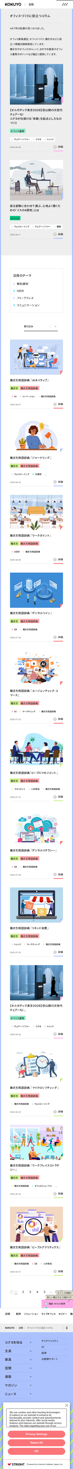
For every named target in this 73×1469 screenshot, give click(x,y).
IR (42, 1347)
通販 (8, 1376)
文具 (8, 1350)
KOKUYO (9, 1327)
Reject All (36, 1442)
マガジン (11, 1385)
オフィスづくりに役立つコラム (40, 1327)
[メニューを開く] (65, 4)
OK (36, 1451)
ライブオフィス (48, 1314)
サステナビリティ (49, 1341)
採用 (44, 1353)
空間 (31, 4)
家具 (8, 1359)
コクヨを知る (13, 1342)
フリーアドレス (23, 298)
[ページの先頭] (67, 1328)
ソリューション (31, 1314)
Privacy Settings (36, 1434)
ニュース (10, 1393)
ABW (18, 291)
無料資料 (20, 284)
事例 (18, 1314)
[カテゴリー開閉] (28, 1342)
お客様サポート (49, 1359)
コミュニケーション (26, 305)
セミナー (62, 1314)
